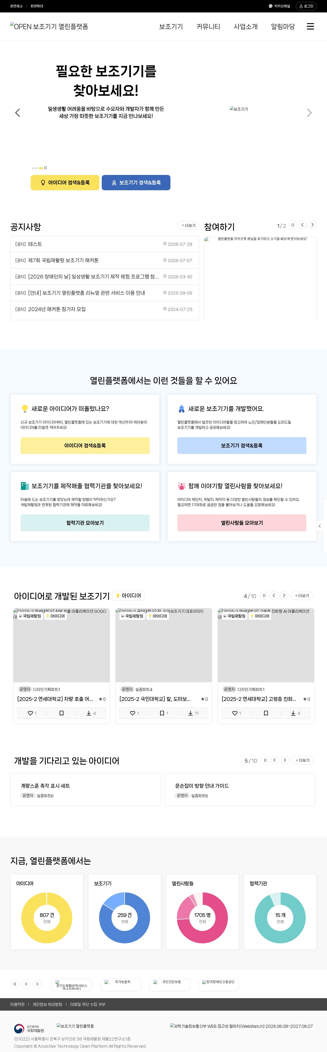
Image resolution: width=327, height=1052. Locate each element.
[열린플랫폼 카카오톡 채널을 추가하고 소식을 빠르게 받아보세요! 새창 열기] (260, 279)
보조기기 (171, 26)
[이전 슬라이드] (17, 113)
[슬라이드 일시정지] (45, 168)
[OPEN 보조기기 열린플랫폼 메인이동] (49, 26)
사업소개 (246, 26)
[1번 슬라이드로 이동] (33, 168)
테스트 (35, 244)
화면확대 (37, 6)
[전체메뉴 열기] (310, 26)
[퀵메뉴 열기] (319, 526)
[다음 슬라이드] (309, 113)
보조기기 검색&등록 (140, 182)
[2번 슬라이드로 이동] (36, 168)
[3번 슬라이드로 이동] (41, 168)
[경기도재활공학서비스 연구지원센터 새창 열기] (71, 985)
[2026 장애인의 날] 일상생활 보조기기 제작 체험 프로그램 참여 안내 (94, 276)
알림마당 (283, 26)
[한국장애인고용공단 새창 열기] (218, 985)
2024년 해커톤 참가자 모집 (57, 309)
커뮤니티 (208, 26)
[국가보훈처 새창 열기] (121, 985)
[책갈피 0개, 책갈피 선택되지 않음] (61, 713)
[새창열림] (241, 1026)
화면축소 (16, 6)
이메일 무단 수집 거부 (87, 1004)
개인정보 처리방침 (47, 1004)
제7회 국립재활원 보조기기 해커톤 (63, 260)
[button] (128, 595)
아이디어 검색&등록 (69, 182)
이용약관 (17, 1004)
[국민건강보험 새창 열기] (169, 985)
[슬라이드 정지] (15, 984)
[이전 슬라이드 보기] (302, 225)
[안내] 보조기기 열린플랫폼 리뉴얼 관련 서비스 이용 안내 (86, 293)
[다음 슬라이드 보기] (312, 225)
